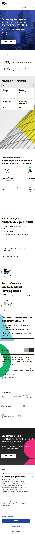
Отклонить (16, 526)
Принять (16, 521)
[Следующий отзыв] (31, 350)
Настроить (16, 531)
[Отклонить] (32, 476)
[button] (17, 85)
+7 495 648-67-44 (24, 7)
